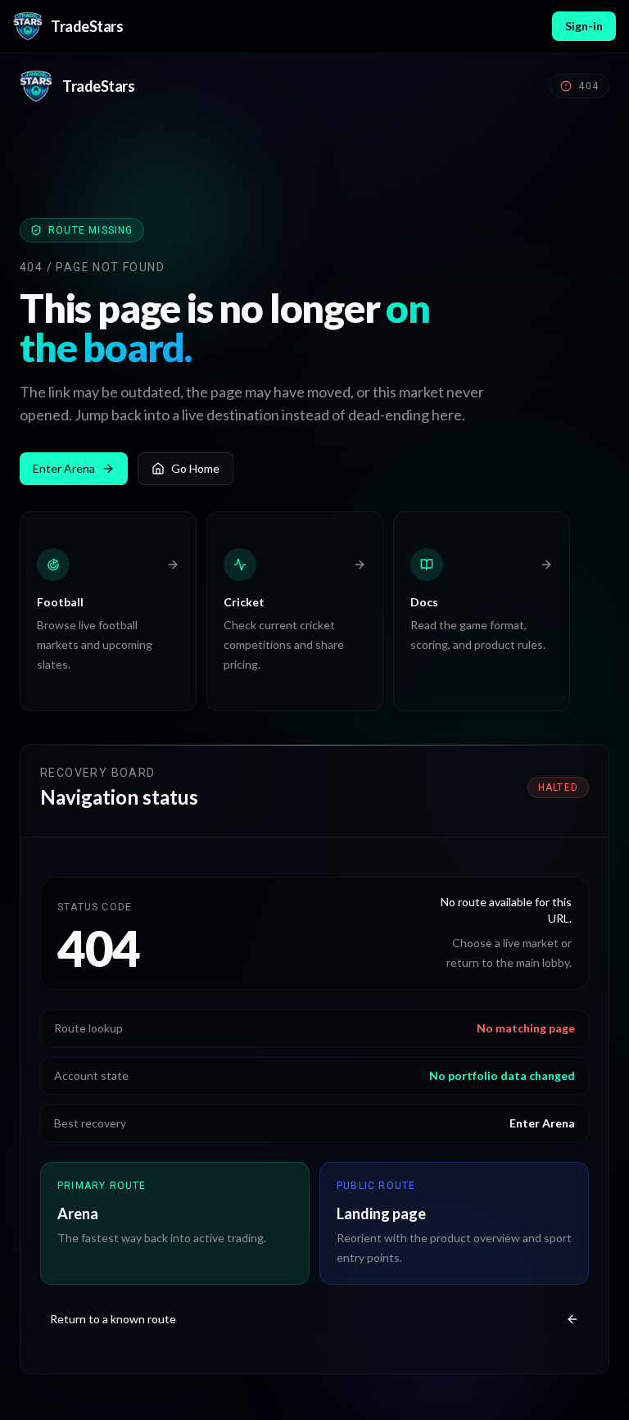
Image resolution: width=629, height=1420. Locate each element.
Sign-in (584, 26)
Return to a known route (113, 1319)
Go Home (195, 468)
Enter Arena (64, 468)
